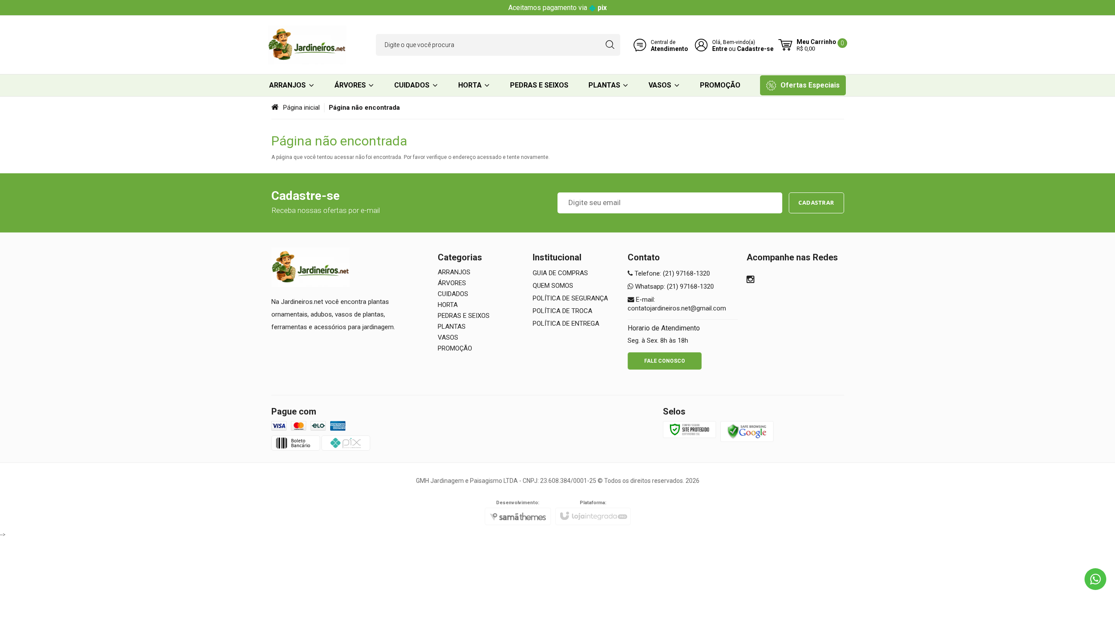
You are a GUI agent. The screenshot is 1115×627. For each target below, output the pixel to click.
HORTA (448, 305)
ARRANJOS (454, 272)
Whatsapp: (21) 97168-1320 (673, 286)
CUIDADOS (453, 294)
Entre (719, 48)
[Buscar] (610, 45)
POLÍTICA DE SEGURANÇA (570, 298)
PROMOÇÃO (455, 348)
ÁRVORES (452, 283)
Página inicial (301, 107)
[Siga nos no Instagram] (750, 280)
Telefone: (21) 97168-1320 (671, 273)
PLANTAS (452, 326)
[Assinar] (816, 202)
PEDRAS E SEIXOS (464, 316)
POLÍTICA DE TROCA (562, 311)
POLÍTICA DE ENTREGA (566, 323)
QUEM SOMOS (553, 286)
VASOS (448, 337)
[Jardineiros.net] (307, 45)
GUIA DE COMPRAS (560, 273)
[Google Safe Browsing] (747, 431)
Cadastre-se (755, 48)
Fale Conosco (664, 361)
